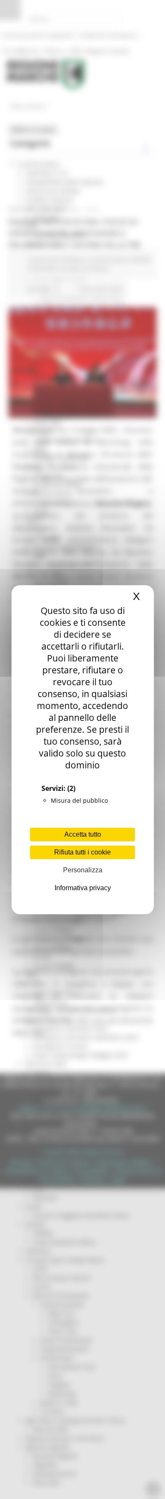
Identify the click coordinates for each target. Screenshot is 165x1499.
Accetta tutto (82, 834)
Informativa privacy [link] (83, 887)
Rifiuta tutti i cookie (82, 852)
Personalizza (82, 870)
